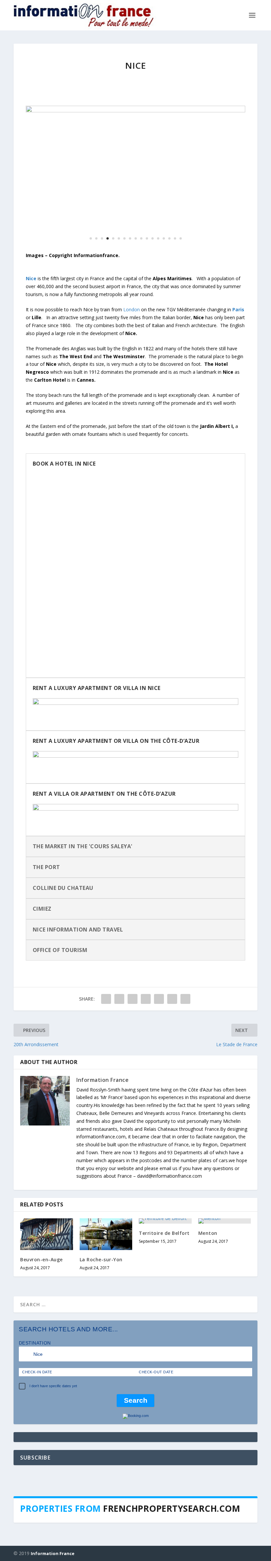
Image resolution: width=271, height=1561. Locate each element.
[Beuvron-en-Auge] (46, 1234)
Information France (102, 1080)
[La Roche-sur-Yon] (106, 1234)
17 (180, 238)
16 (175, 238)
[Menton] (224, 1221)
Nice (31, 278)
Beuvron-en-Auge (41, 1259)
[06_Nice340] (135, 110)
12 (152, 238)
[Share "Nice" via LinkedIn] (159, 999)
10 (141, 238)
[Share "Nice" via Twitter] (119, 999)
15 (169, 238)
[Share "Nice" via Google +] (132, 999)
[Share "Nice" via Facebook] (106, 999)
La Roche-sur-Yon (101, 1259)
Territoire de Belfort (164, 1233)
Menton (207, 1233)
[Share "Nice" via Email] (172, 999)
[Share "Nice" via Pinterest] (145, 999)
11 (147, 238)
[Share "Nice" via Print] (185, 999)
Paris (238, 309)
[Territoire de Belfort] (165, 1221)
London (131, 309)
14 (164, 238)
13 (158, 238)
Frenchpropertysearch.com (171, 1508)
